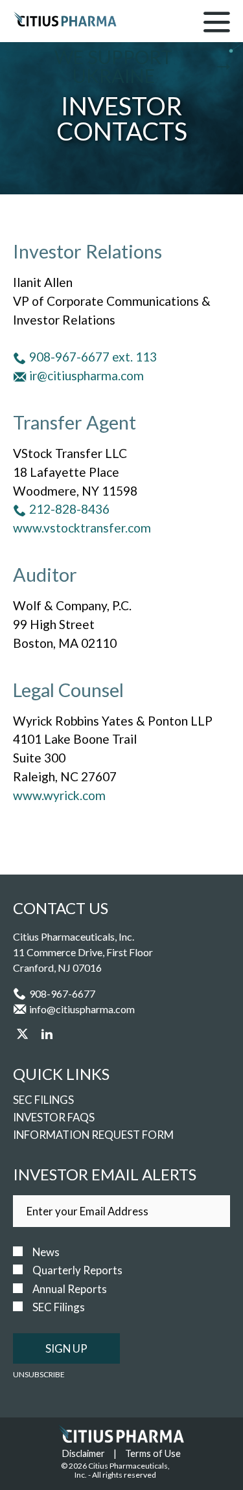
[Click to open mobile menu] (216, 25)
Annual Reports (69, 1289)
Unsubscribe (39, 1374)
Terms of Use (153, 1453)
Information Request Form (93, 1134)
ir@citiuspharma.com (86, 375)
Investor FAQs (54, 1117)
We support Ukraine (113, 67)
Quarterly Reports (77, 1270)
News (46, 1252)
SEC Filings (43, 1099)
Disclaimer (83, 1453)
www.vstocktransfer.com (82, 527)
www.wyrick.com (59, 795)
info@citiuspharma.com (82, 1009)
